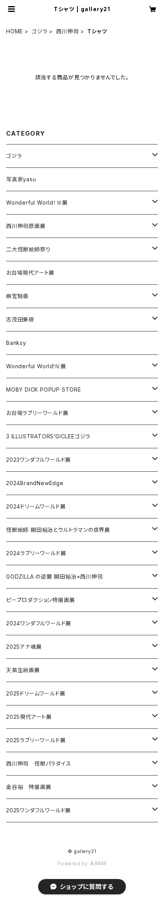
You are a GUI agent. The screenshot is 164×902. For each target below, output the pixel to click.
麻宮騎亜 (17, 296)
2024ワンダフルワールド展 (38, 623)
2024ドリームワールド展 (36, 506)
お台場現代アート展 (30, 272)
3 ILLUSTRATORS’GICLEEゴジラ (48, 436)
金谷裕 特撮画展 (28, 787)
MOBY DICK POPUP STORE (43, 389)
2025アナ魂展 (24, 646)
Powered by (74, 863)
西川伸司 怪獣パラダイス (38, 763)
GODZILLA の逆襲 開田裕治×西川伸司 (54, 576)
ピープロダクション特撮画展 (40, 600)
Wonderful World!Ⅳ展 (36, 366)
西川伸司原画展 (26, 226)
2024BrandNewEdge (35, 483)
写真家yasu (21, 179)
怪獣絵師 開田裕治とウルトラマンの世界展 (58, 529)
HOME (14, 31)
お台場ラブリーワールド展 (37, 413)
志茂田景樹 (20, 319)
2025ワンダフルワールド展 (38, 810)
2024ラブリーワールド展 (36, 553)
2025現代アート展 (29, 716)
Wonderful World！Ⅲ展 (37, 202)
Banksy (16, 342)
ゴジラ (39, 31)
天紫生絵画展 (23, 670)
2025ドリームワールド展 (35, 693)
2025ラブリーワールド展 (36, 740)
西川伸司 (67, 31)
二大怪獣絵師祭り (28, 249)
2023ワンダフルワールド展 (38, 459)
